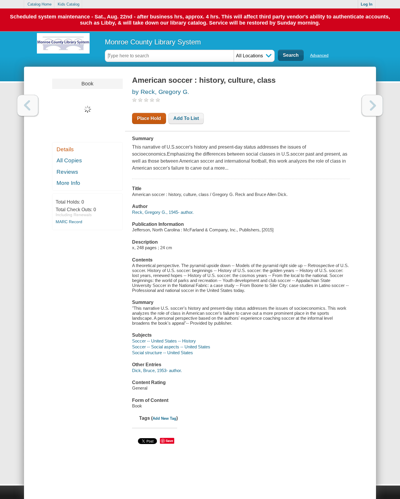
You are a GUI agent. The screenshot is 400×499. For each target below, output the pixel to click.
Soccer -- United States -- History (164, 340)
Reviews (67, 172)
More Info (68, 183)
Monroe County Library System (153, 42)
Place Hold (149, 118)
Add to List (186, 118)
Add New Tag (164, 418)
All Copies (69, 160)
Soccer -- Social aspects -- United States (171, 346)
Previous (27, 105)
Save (169, 440)
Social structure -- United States (162, 352)
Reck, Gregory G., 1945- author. (163, 212)
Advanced (319, 55)
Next (372, 105)
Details (65, 149)
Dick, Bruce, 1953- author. (157, 370)
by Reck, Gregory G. (160, 91)
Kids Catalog (68, 4)
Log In (366, 4)
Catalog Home (40, 4)
